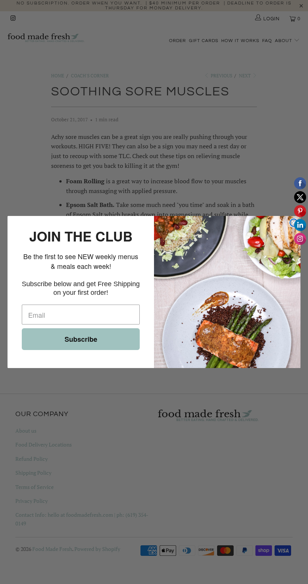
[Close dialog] (293, 222)
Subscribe (81, 339)
